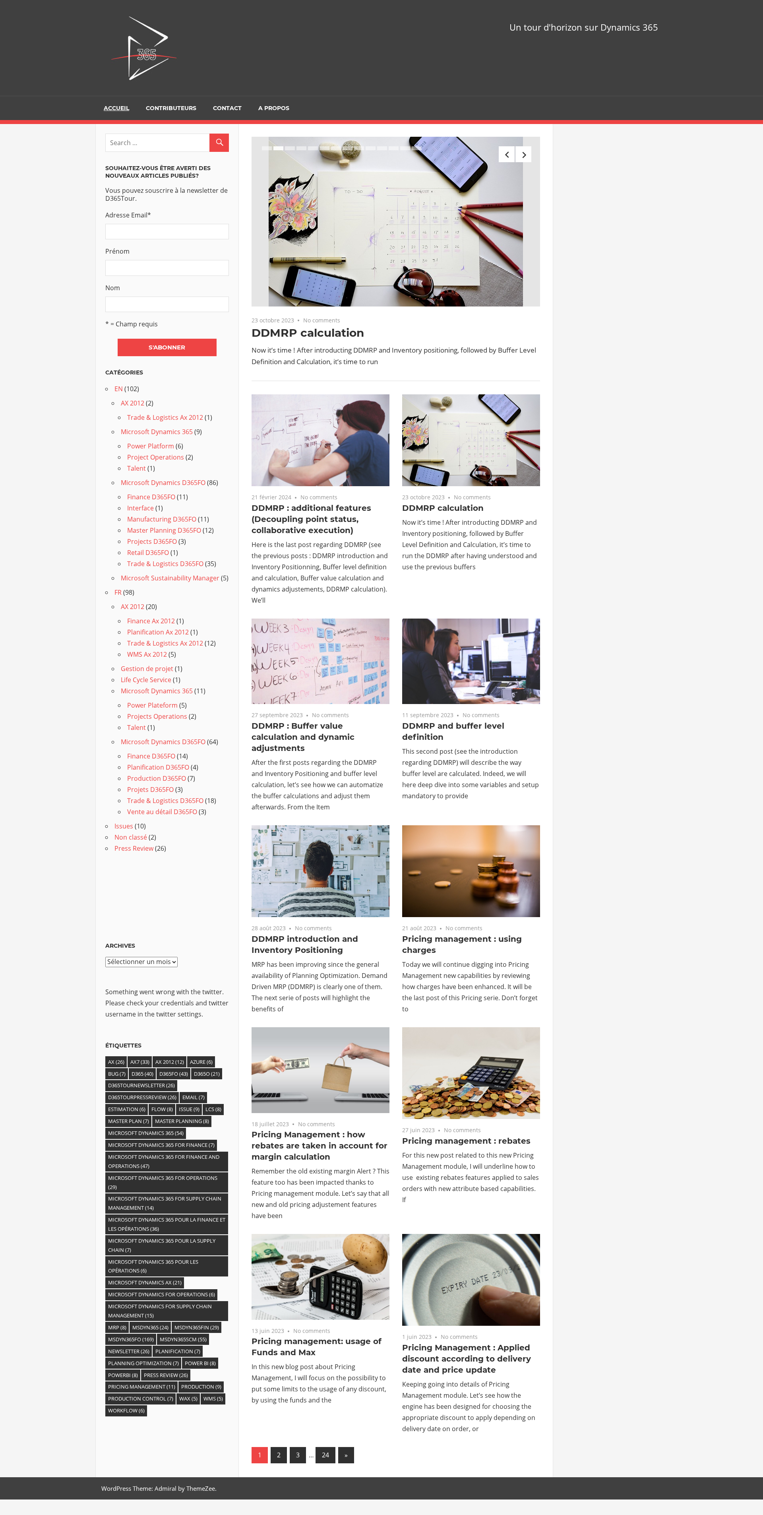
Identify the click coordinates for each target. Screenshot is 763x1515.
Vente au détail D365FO (162, 811)
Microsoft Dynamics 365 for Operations (162, 1182)
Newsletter (128, 1351)
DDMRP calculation (308, 332)
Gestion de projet (147, 668)
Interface (140, 508)
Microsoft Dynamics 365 (157, 431)
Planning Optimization (143, 1363)
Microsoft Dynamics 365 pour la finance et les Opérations (166, 1224)
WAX (188, 1398)
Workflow (126, 1410)
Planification (177, 1351)
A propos (273, 108)
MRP (117, 1327)
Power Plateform (152, 705)
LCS (213, 1109)
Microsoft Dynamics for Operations (161, 1294)
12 (394, 148)
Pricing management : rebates (466, 1141)
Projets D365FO (150, 789)
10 (371, 148)
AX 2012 (132, 403)
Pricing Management (141, 1386)
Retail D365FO (148, 552)
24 (325, 1455)
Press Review (133, 848)
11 (382, 148)
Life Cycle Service (146, 679)
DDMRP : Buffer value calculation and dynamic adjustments (303, 737)
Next (523, 154)
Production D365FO (156, 778)
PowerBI (123, 1375)
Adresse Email (128, 215)
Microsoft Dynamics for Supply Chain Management (160, 1311)
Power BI (200, 1363)
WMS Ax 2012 (147, 654)
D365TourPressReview (142, 1097)
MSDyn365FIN (196, 1327)
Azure (201, 1061)
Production (201, 1386)
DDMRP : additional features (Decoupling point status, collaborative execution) (311, 519)
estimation (126, 1109)
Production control (140, 1398)
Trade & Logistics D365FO (165, 563)
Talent (136, 468)
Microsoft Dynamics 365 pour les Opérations (153, 1266)
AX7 (139, 1061)
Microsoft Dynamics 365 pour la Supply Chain (161, 1245)
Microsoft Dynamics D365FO (163, 482)
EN (118, 388)
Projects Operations (157, 716)
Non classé (130, 837)
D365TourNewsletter (141, 1085)
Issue (189, 1109)
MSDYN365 (150, 1327)
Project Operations (155, 457)
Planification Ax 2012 (158, 632)
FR (118, 592)
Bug (117, 1073)
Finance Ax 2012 (151, 621)
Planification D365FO (158, 767)
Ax (116, 1061)
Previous (507, 154)
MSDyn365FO (131, 1339)
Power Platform (150, 446)
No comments (321, 320)
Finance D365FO (151, 497)
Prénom (117, 251)
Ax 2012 (169, 1061)
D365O (207, 1073)
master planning (182, 1121)
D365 (142, 1073)
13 (405, 148)
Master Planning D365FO (164, 530)
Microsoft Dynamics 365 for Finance (161, 1144)
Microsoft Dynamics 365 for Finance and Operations (163, 1161)
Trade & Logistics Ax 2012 (165, 417)
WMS (213, 1398)
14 (417, 148)
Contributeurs (171, 108)
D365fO (173, 1073)
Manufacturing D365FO (161, 519)
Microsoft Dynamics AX (145, 1282)
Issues (123, 826)
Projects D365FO (152, 541)
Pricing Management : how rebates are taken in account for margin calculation (319, 1146)
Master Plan (128, 1121)
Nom (112, 287)
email (193, 1097)
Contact (227, 108)
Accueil (116, 108)
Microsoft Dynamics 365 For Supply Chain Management (164, 1203)
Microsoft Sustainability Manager (170, 578)
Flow (162, 1109)
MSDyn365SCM (183, 1339)
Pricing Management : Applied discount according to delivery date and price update (466, 1359)
